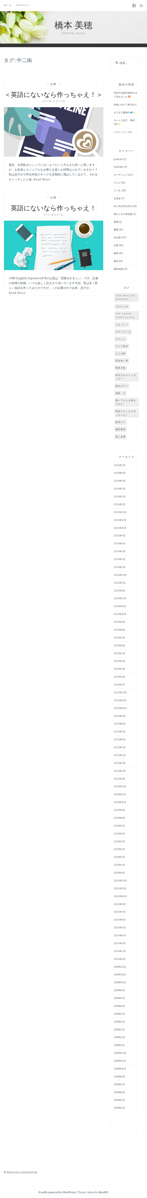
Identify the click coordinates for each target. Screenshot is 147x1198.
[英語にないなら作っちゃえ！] (53, 269)
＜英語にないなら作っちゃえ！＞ (53, 94)
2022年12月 (120, 692)
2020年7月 (120, 911)
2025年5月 (119, 551)
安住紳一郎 (122, 360)
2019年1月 (119, 1045)
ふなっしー (122, 324)
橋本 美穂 (73, 25)
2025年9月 (119, 535)
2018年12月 (120, 1053)
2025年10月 (120, 528)
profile (22, 5)
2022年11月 (120, 700)
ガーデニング (121, 174)
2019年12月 (120, 966)
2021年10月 (120, 802)
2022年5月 (120, 747)
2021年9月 (119, 810)
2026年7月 (119, 465)
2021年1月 (119, 872)
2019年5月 (119, 1013)
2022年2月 (120, 770)
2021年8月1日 (54, 214)
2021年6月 (119, 833)
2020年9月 (120, 904)
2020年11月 (120, 888)
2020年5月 (120, 927)
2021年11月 (120, 794)
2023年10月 (120, 614)
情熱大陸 (120, 367)
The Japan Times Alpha (125, 315)
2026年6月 (120, 472)
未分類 (117, 237)
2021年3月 (119, 857)
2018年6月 (119, 1092)
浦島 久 (120, 393)
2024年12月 (120, 574)
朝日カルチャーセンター (125, 377)
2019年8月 (119, 990)
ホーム (8, 5)
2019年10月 (120, 982)
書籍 (116, 229)
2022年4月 (120, 755)
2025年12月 (120, 512)
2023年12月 (120, 598)
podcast (118, 159)
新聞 (116, 221)
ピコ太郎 (120, 353)
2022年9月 (120, 716)
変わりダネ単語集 (123, 214)
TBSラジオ (122, 306)
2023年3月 (119, 668)
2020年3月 (120, 943)
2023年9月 (119, 621)
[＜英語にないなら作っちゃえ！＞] (53, 155)
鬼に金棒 (120, 436)
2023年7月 (119, 637)
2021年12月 (120, 786)
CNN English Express (125, 297)
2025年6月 (119, 543)
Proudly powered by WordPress (57, 1192)
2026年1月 (119, 504)
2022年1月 (119, 778)
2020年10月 (120, 896)
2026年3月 (119, 488)
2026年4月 (120, 480)
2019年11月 (120, 974)
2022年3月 (119, 763)
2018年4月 (119, 1107)
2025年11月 (120, 520)
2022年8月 (120, 723)
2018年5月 (119, 1100)
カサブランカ (123, 331)
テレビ (117, 182)
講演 (116, 261)
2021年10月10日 (54, 101)
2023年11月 (120, 606)
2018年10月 (120, 1068)
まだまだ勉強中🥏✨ (125, 112)
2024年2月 (120, 582)
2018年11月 (120, 1060)
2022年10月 (120, 708)
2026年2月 (120, 496)
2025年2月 (119, 567)
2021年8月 (119, 817)
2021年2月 (119, 864)
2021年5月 (119, 841)
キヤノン (120, 339)
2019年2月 (119, 1037)
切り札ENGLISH (123, 206)
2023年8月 (119, 629)
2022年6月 (120, 739)
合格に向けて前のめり (125, 104)
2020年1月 (119, 959)
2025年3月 (119, 559)
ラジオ (117, 190)
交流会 (117, 198)
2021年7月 (119, 825)
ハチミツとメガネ (123, 132)
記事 (53, 84)
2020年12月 (120, 880)
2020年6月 (120, 919)
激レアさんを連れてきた (125, 402)
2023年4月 (119, 661)
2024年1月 (119, 590)
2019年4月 (119, 1021)
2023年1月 (119, 684)
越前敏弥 (120, 429)
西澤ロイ (120, 422)
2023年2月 (119, 676)
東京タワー (122, 386)
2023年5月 (119, 653)
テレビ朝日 (122, 346)
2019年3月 (119, 1029)
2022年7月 (119, 731)
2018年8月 (119, 1076)
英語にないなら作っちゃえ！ (53, 207)
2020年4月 (120, 935)
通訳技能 (118, 268)
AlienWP (103, 1192)
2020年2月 (120, 951)
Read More (42, 179)
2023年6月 (119, 645)
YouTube (119, 166)
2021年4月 (119, 849)
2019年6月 (119, 1006)
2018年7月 (119, 1084)
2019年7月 (119, 998)
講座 (116, 253)
